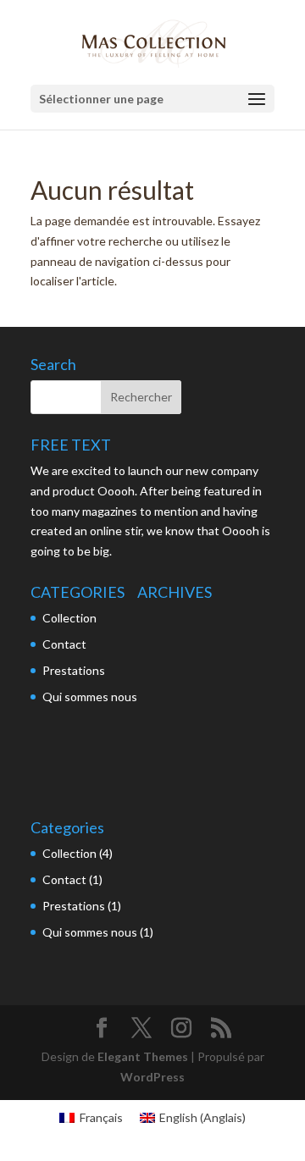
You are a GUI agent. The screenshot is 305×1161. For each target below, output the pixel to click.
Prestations (73, 670)
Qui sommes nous (89, 696)
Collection (69, 618)
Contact (64, 644)
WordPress (152, 1077)
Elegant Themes (142, 1056)
